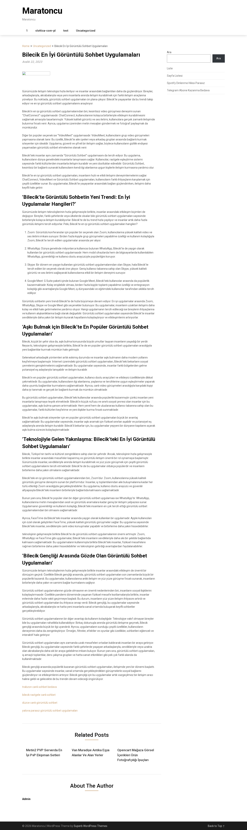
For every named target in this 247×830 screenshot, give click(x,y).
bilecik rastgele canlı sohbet (39, 694)
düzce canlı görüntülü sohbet (39, 702)
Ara (169, 52)
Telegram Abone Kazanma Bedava (188, 90)
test (65, 30)
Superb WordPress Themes (90, 825)
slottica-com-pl (45, 30)
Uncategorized (85, 30)
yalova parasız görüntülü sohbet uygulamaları (50, 710)
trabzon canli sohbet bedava (39, 686)
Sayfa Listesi (175, 75)
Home (26, 46)
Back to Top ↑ (216, 825)
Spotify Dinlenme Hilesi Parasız (186, 83)
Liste (170, 68)
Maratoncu (42, 11)
